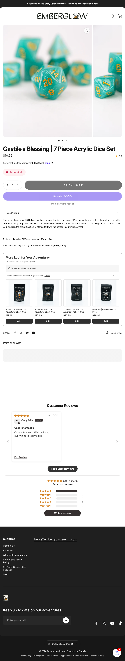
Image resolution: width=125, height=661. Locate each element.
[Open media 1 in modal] (87, 30)
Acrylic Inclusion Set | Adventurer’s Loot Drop (45, 310)
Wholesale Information (15, 555)
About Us (8, 550)
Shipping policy (65, 656)
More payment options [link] (62, 203)
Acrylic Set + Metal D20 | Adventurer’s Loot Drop (16, 310)
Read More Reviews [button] (62, 468)
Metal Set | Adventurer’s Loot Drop (105, 310)
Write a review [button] (62, 513)
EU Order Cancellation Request (14, 568)
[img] (21, 415)
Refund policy (26, 656)
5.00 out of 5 (70, 480)
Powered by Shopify (76, 651)
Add (19, 321)
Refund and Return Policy (13, 561)
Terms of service (52, 656)
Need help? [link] (116, 333)
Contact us (9, 545)
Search (6, 574)
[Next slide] (117, 441)
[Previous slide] (7, 441)
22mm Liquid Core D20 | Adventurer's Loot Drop (73, 310)
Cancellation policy (97, 656)
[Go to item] (59, 141)
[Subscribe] (66, 620)
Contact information (80, 656)
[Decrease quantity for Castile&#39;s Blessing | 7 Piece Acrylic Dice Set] (6, 185)
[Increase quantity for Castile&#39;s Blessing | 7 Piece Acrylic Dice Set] (18, 185)
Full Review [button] (20, 457)
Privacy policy (38, 656)
